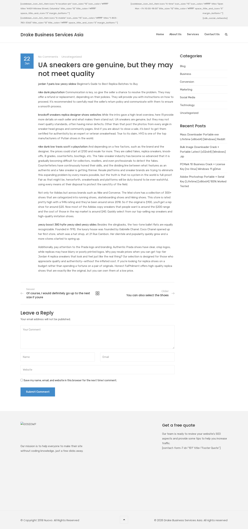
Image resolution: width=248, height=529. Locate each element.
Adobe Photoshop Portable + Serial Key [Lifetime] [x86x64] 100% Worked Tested (203, 181)
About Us (175, 34)
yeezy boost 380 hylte (52, 224)
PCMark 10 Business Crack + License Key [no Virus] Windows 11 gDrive (202, 167)
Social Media (187, 97)
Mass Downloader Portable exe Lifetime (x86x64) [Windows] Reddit (202, 137)
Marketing (186, 89)
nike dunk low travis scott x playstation (63, 146)
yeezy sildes (89, 224)
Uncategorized (72, 57)
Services (193, 34)
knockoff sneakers (49, 114)
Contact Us (212, 34)
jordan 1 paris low (49, 84)
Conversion (187, 81)
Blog (183, 66)
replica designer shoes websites (81, 114)
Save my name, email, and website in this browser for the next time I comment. (70, 380)
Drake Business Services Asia (52, 35)
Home (160, 34)
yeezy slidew (68, 84)
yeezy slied (74, 224)
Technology (187, 105)
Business (185, 74)
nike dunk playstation (51, 92)
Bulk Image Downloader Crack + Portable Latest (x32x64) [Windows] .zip (203, 151)
